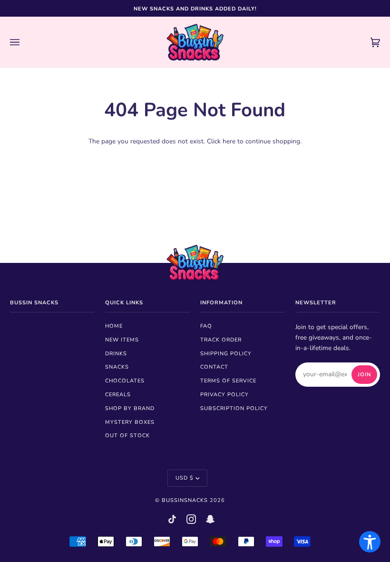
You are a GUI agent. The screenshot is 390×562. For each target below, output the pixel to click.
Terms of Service (228, 380)
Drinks (116, 353)
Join (364, 374)
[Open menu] (24, 42)
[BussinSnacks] (195, 42)
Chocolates (125, 380)
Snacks (117, 367)
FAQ (206, 326)
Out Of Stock (127, 435)
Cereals (118, 394)
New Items (122, 339)
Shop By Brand (130, 408)
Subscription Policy (234, 408)
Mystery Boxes (130, 422)
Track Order (221, 339)
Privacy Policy (224, 394)
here (229, 141)
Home (114, 326)
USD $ (185, 478)
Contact (214, 367)
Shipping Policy (226, 353)
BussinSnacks (185, 500)
